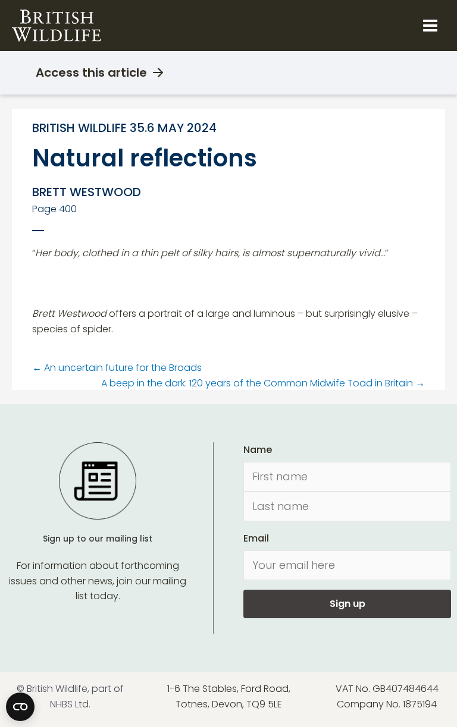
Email (256, 538)
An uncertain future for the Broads (117, 367)
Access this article (91, 72)
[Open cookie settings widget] (20, 707)
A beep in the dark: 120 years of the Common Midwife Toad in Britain (263, 383)
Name (257, 450)
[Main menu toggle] (430, 25)
